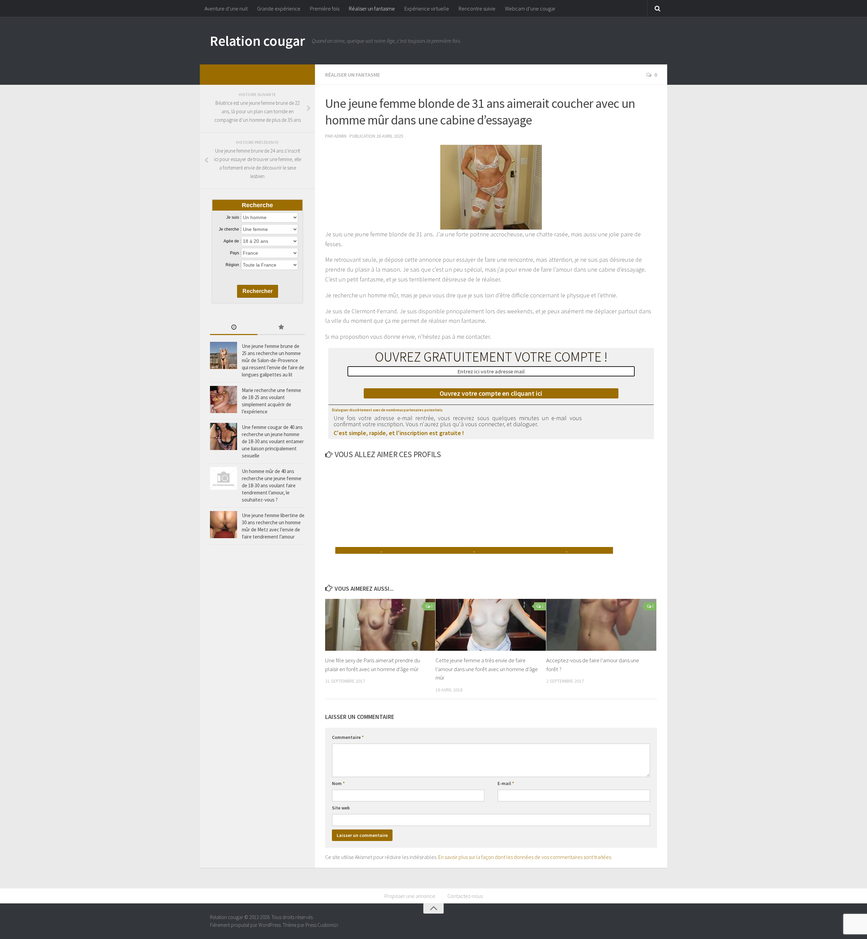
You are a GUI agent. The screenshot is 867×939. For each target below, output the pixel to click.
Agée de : (232, 241)
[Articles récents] (233, 327)
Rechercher (257, 291)
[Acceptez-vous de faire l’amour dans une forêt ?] (601, 625)
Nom (338, 783)
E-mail (506, 783)
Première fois (324, 8)
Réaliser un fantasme (372, 8)
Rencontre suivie (477, 8)
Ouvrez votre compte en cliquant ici (491, 393)
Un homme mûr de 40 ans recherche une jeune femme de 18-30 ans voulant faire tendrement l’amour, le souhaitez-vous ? (271, 485)
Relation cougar (257, 41)
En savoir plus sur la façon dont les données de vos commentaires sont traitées (524, 857)
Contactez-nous (465, 896)
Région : (233, 264)
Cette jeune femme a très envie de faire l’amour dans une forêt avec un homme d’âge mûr (487, 669)
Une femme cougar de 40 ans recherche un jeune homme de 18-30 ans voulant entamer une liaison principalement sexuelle (273, 441)
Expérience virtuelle (426, 8)
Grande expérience (278, 8)
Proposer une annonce (409, 896)
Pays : (235, 253)
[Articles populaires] (281, 327)
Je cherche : (230, 229)
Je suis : (233, 217)
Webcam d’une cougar (530, 8)
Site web (341, 808)
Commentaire (348, 737)
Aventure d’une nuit (226, 8)
